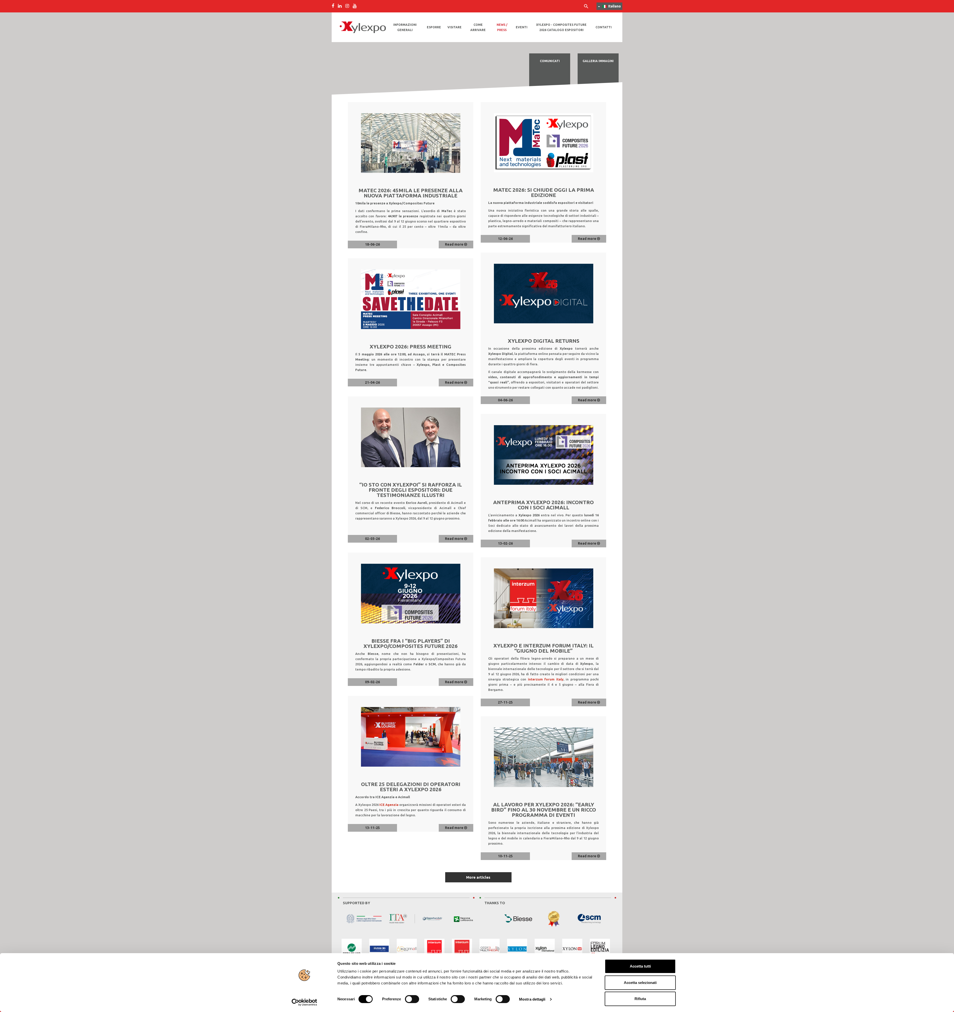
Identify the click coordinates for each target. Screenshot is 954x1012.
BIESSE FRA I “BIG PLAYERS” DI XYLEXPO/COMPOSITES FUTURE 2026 (410, 643)
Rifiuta (640, 999)
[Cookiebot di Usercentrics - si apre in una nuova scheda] (304, 1002)
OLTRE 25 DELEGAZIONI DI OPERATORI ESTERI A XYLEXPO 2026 (410, 786)
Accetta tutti (640, 966)
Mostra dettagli (532, 999)
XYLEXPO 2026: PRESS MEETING (410, 346)
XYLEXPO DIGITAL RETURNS (543, 341)
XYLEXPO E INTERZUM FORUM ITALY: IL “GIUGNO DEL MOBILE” (543, 648)
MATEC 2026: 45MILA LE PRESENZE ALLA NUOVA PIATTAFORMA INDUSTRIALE (410, 192)
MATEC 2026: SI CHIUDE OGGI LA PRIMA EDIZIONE (543, 192)
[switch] (412, 999)
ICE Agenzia (388, 804)
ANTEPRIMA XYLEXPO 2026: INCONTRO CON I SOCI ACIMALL (543, 504)
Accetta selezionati (640, 982)
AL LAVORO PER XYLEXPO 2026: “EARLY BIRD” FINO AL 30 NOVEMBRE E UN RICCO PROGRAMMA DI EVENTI (543, 809)
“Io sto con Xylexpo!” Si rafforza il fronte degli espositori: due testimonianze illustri (410, 490)
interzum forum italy (545, 679)
